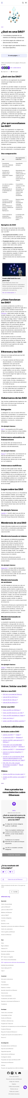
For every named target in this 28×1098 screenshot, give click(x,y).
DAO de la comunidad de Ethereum (12, 694)
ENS (3, 429)
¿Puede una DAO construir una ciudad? (14, 777)
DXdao (3, 667)
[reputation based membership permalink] (0, 618)
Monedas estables (5, 954)
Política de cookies (14, 1091)
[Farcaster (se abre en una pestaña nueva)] (12, 1073)
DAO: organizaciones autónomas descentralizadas (13, 962)
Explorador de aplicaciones (7, 951)
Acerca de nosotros (14, 1076)
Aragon (18, 734)
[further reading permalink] (0, 726)
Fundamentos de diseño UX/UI (8, 998)
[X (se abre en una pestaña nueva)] (16, 1073)
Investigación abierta (6, 1057)
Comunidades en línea (6, 1015)
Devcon (3, 1037)
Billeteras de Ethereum (6, 912)
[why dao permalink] (0, 124)
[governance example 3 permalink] (0, 451)
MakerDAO (4, 568)
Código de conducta (14, 1081)
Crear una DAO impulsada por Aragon (14, 715)
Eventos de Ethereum (6, 1018)
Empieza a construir (5, 987)
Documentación (5, 984)
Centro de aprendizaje (6, 904)
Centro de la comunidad (7, 1012)
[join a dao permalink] (0, 691)
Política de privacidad (14, 1086)
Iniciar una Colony (8, 718)
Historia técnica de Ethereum (8, 1054)
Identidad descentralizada (7, 965)
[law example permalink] (0, 510)
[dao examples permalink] (0, 225)
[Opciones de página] (9, 71)
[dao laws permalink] (0, 489)
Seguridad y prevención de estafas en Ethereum (12, 926)
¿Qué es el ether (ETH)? (7, 909)
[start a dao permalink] (0, 707)
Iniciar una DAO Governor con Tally (13, 712)
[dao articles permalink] (0, 731)
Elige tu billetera (5, 945)
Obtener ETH (4, 948)
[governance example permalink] (0, 426)
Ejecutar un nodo (5, 923)
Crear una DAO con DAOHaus (12, 710)
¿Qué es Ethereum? (5, 907)
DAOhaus (6, 742)
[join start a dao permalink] (0, 686)
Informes (3, 1065)
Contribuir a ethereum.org (7, 1020)
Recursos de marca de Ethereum (14, 1079)
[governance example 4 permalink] (0, 465)
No (12, 871)
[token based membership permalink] (0, 536)
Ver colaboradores (16, 67)
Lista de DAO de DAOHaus (10, 697)
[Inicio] (2, 2)
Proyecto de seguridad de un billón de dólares (12, 1068)
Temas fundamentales (6, 995)
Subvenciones (4, 993)
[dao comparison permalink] (0, 153)
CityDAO (4, 513)
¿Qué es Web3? (5, 915)
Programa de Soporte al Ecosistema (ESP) (11, 1034)
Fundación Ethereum (6, 1029)
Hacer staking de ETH (6, 968)
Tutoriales (3, 982)
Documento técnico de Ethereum (9, 1045)
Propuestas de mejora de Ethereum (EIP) (10, 1059)
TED (5, 779)
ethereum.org (5, 896)
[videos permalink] (0, 771)
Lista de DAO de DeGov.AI (10, 702)
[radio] (14, 825)
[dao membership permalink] (0, 522)
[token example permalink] (0, 565)
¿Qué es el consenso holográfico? (13, 752)
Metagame (19, 737)
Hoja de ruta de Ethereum (7, 1048)
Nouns (3, 454)
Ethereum (3, 313)
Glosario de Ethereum (6, 934)
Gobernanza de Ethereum (7, 1062)
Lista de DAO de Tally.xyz (10, 699)
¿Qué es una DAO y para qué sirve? (13, 740)
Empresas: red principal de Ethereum (10, 1001)
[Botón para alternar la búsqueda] (22, 2)
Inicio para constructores (7, 979)
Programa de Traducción (7, 1023)
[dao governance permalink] (0, 398)
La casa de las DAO (9, 737)
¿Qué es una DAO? (8, 734)
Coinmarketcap (20, 749)
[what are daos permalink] (0, 76)
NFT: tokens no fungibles (7, 957)
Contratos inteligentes (6, 918)
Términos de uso (14, 1089)
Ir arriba (15, 891)
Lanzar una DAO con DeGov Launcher (14, 721)
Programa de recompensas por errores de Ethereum (13, 1026)
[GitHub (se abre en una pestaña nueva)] (8, 1073)
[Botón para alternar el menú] (25, 2)
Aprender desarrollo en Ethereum (9, 990)
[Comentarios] (25, 1087)
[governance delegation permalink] (0, 409)
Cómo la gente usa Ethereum (8, 931)
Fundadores (4, 1004)
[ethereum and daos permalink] (0, 351)
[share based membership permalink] (0, 581)
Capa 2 (3, 970)
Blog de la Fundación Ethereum (9, 1031)
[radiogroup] (14, 837)
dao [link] (2, 27)
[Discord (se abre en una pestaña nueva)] (19, 1073)
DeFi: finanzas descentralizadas (8, 959)
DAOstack (6, 754)
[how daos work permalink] (0, 301)
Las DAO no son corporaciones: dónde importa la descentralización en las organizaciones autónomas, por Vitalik (14, 758)
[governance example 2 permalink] (0, 438)
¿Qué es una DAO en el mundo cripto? (14, 774)
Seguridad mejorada (6, 1051)
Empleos (14, 1084)
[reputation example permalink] (0, 665)
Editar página (14, 71)
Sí (5, 871)
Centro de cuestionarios (7, 929)
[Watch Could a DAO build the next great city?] (14, 269)
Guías (2, 943)
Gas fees (3, 920)
